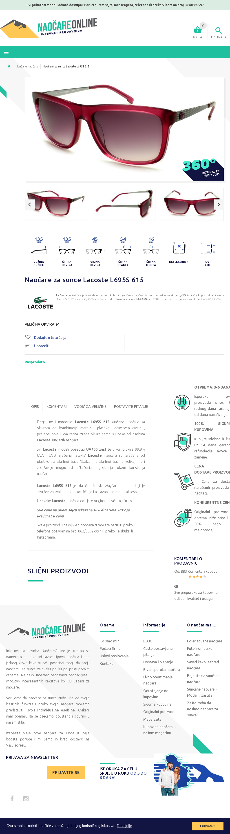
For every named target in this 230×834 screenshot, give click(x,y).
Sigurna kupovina (157, 704)
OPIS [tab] (35, 407)
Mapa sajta (152, 719)
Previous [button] (30, 204)
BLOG (147, 641)
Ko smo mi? (109, 641)
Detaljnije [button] (124, 826)
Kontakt (106, 664)
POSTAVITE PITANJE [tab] (131, 407)
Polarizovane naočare (204, 641)
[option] (56, 204)
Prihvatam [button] (207, 826)
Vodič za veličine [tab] (90, 407)
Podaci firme (110, 648)
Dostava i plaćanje (158, 662)
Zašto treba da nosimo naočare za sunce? (202, 709)
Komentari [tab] (56, 407)
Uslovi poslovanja (114, 656)
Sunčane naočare (27, 66)
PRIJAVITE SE (66, 772)
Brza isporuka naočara (161, 670)
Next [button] (219, 204)
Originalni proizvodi (159, 712)
